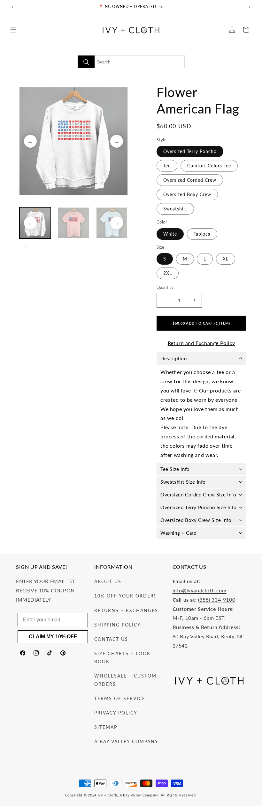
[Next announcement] (250, 7)
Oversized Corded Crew (189, 180)
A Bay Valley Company (126, 741)
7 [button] (83, 247)
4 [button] (54, 247)
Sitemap (105, 727)
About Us (107, 581)
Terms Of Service (119, 698)
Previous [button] (30, 141)
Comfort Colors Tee (209, 165)
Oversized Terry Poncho (190, 151)
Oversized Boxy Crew (187, 194)
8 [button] (92, 247)
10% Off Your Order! (125, 595)
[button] (13, 30)
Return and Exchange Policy (201, 343)
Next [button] (116, 141)
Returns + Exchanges (126, 610)
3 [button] (45, 247)
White (170, 234)
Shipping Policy (117, 624)
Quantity (165, 287)
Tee (167, 165)
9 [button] (102, 247)
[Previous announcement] (12, 7)
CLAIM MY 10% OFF (53, 636)
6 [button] (73, 247)
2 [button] (35, 247)
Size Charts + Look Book (122, 657)
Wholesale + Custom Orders (125, 679)
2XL (167, 273)
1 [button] (25, 247)
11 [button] (121, 247)
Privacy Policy (115, 712)
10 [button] (112, 247)
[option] (73, 141)
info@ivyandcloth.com (200, 590)
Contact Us (111, 639)
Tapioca (202, 234)
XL (225, 258)
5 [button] (64, 247)
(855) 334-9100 (216, 600)
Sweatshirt (175, 208)
